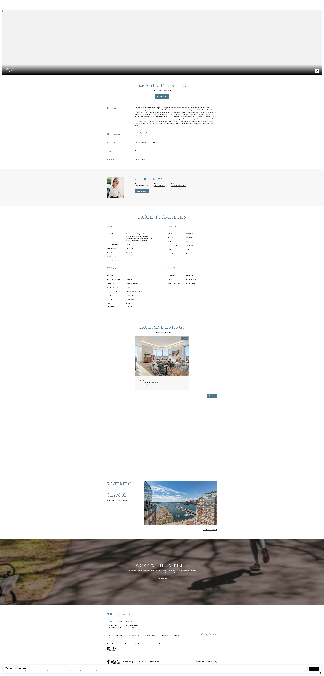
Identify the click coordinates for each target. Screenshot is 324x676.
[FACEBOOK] (201, 634)
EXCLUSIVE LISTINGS (134, 635)
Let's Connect (178, 635)
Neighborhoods (150, 635)
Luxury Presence (154, 662)
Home (109, 635)
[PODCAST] (215, 634)
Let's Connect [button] (162, 579)
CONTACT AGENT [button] (142, 191)
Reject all (291, 669)
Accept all (314, 669)
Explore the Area (210, 530)
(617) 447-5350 (160, 186)
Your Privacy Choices (162, 674)
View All (212, 396)
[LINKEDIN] (210, 634)
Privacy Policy (212, 662)
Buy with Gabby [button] (162, 96)
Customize (302, 669)
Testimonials (164, 635)
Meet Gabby (119, 635)
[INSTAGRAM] (206, 634)
